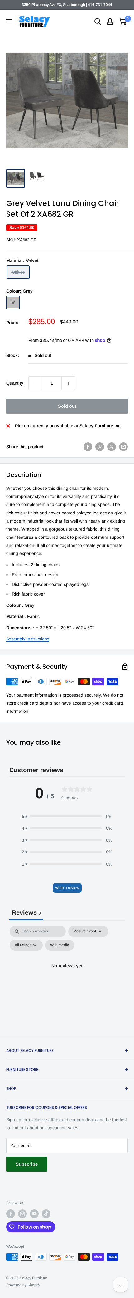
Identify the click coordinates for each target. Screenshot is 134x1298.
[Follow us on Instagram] (22, 1213)
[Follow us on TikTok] (46, 1213)
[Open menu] (9, 21)
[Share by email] (123, 446)
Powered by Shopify (23, 1285)
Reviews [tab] (26, 912)
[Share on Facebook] (88, 446)
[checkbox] (59, 945)
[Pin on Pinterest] (99, 446)
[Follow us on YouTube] (34, 1213)
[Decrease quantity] (35, 383)
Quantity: (15, 383)
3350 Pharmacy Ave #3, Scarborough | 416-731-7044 (67, 4)
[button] (67, 816)
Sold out (67, 406)
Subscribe (27, 1164)
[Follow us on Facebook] (10, 1213)
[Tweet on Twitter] (111, 446)
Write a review (67, 888)
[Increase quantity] (68, 383)
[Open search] (97, 21)
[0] (123, 21)
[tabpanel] (67, 980)
